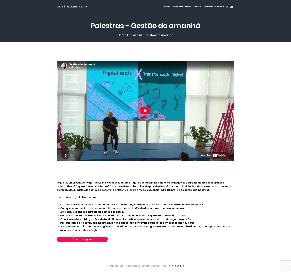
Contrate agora (82, 239)
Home (122, 35)
